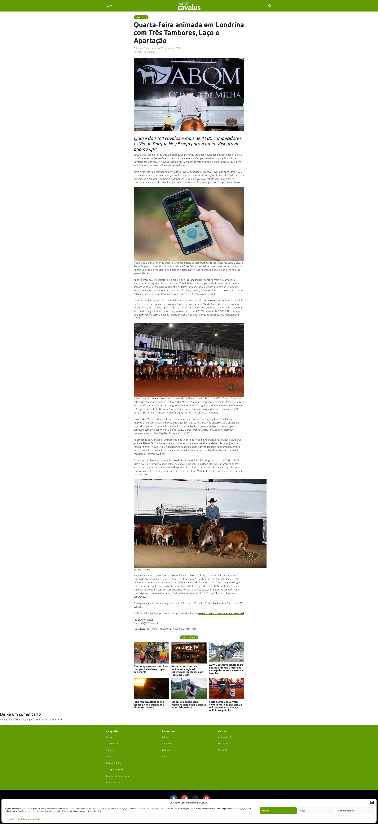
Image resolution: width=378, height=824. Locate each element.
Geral (108, 756)
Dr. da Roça (224, 743)
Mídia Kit (222, 750)
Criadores (167, 743)
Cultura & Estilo (113, 763)
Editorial (166, 750)
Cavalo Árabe (112, 743)
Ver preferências (347, 810)
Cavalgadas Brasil (114, 769)
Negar (303, 810)
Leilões (165, 737)
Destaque (166, 629)
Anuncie (166, 756)
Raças (109, 737)
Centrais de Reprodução (118, 776)
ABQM (156, 629)
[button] (372, 802)
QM (194, 629)
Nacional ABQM (182, 629)
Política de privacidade (30, 819)
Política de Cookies (12, 819)
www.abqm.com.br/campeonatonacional (221, 613)
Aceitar (265, 810)
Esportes (110, 750)
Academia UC (224, 737)
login (25, 719)
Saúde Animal (113, 782)
